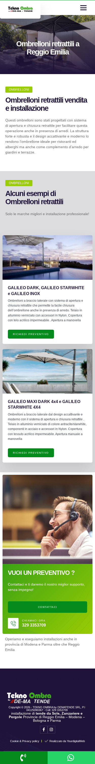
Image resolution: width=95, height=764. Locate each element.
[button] (83, 7)
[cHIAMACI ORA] (13, 623)
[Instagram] (51, 729)
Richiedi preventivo (31, 334)
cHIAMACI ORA (33, 620)
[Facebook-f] (44, 729)
